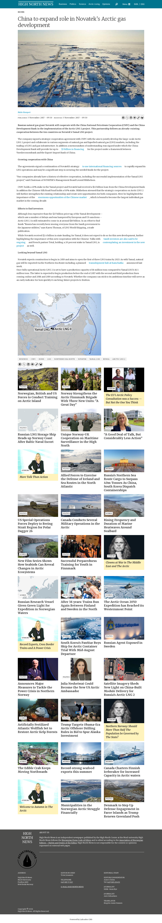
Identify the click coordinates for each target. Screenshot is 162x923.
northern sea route (64, 359)
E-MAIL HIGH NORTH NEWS (72, 887)
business (23, 359)
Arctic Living (94, 4)
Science (82, 4)
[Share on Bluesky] (142, 118)
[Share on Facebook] (123, 118)
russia (106, 359)
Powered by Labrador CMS (81, 919)
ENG (143, 4)
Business (63, 4)
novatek (82, 359)
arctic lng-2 (118, 359)
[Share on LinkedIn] (131, 118)
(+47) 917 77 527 (67, 882)
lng (49, 359)
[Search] (117, 4)
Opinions (106, 4)
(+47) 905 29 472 (113, 882)
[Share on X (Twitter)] (127, 118)
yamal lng (94, 359)
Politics (73, 4)
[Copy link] (138, 118)
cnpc (33, 359)
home (41, 359)
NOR (136, 4)
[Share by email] (134, 118)
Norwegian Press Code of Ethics (76, 840)
